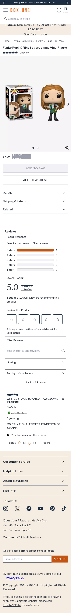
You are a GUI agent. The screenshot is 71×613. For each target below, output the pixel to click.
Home (6, 40)
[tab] (35, 104)
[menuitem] (65, 9)
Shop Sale (30, 34)
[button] (5, 10)
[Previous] (3, 2)
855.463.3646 (12, 605)
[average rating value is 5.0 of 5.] (11, 53)
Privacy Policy (15, 577)
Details (7, 193)
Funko (39, 40)
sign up (60, 559)
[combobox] (35, 18)
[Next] (67, 2)
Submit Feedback (30, 537)
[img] (6, 508)
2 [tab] (38, 148)
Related (8, 209)
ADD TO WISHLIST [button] (35, 180)
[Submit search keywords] (6, 18)
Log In (43, 34)
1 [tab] (33, 148)
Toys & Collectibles (23, 40)
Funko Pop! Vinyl (55, 40)
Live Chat (42, 520)
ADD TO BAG (35, 168)
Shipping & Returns (15, 201)
